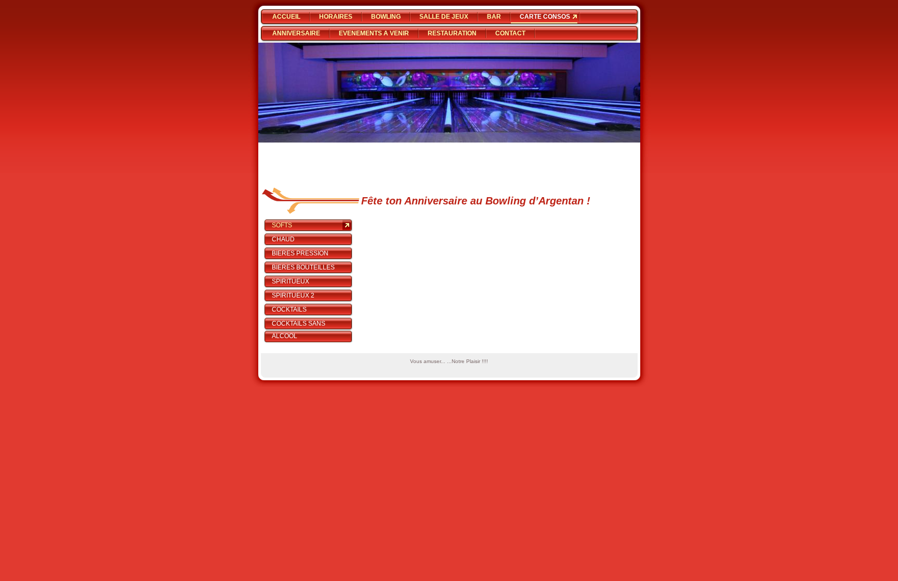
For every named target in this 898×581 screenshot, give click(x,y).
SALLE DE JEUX (443, 16)
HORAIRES (335, 16)
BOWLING (386, 16)
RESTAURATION (452, 33)
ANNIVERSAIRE (296, 33)
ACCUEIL (286, 16)
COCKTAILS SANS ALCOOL (298, 330)
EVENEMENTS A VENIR (374, 33)
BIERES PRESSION (300, 253)
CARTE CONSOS (545, 16)
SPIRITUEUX (290, 281)
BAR (494, 16)
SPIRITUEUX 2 (293, 295)
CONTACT (510, 33)
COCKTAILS (289, 309)
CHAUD (283, 239)
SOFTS (282, 225)
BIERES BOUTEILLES (303, 267)
